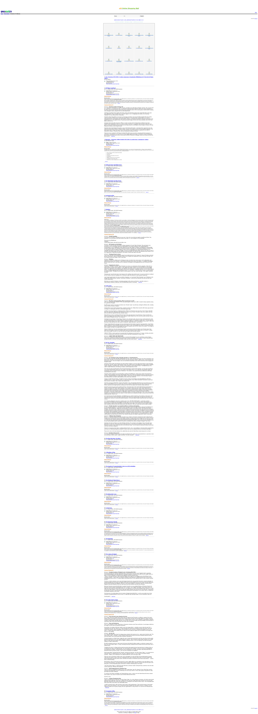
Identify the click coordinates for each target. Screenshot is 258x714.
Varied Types (109, 507)
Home (2, 13)
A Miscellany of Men (110, 452)
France (116, 83)
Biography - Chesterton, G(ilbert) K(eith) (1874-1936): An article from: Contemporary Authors (126, 139)
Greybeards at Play (109, 195)
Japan (118, 83)
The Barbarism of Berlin (111, 521)
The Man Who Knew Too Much (113, 438)
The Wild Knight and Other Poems (113, 180)
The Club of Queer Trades (112, 599)
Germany (114, 83)
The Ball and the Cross (111, 494)
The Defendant (109, 538)
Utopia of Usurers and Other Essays (113, 164)
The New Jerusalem (109, 342)
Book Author (6, 13)
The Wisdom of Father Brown (113, 480)
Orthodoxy (107, 209)
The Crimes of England (111, 554)
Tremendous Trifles (110, 691)
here (135, 712)
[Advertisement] (129, 4)
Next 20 (256, 18)
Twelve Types (108, 285)
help (113, 82)
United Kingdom (110, 83)
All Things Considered (110, 88)
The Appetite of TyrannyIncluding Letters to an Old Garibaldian (120, 466)
